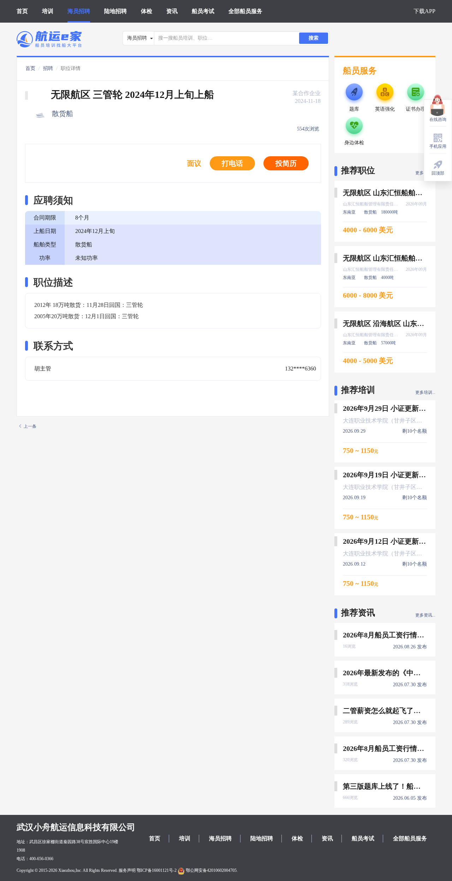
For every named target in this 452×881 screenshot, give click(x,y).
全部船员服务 (245, 11)
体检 (146, 11)
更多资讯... (425, 615)
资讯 (172, 11)
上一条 (30, 426)
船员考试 (203, 11)
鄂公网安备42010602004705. (211, 870)
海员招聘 (78, 11)
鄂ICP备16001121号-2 (157, 870)
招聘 (48, 68)
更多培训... (425, 392)
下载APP (424, 11)
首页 (22, 11)
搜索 (314, 38)
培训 (47, 11)
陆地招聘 (115, 11)
